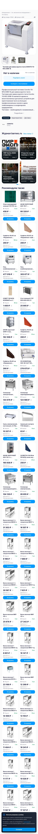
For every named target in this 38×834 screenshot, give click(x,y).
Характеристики (17, 118)
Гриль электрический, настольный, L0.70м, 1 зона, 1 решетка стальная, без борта (10, 425)
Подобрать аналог (19, 78)
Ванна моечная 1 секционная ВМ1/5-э (10, 552)
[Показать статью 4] (21, 184)
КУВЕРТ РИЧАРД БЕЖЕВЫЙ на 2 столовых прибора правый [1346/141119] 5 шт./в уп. (10, 299)
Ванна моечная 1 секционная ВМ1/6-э (10, 741)
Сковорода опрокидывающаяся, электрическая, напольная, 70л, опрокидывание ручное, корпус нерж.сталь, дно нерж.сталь (27, 393)
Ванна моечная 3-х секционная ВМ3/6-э (10, 521)
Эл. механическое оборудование (21, 12)
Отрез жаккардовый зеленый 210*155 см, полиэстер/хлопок (10, 205)
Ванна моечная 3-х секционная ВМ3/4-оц (26, 741)
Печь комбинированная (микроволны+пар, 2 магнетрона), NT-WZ (27, 268)
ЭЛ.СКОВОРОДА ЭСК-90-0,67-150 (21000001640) (26, 362)
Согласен (19, 829)
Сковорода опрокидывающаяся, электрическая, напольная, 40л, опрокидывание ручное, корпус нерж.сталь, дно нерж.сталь (10, 488)
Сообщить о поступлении (19, 84)
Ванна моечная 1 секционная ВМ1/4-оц (27, 584)
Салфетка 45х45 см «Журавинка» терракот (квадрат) (26, 331)
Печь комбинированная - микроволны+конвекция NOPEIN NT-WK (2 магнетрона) (10, 268)
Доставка (27, 118)
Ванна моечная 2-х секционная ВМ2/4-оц (26, 709)
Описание (6, 118)
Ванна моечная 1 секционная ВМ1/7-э (27, 521)
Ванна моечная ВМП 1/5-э (27, 678)
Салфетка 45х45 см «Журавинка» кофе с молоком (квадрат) (27, 236)
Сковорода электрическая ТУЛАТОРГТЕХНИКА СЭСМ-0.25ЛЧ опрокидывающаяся (9, 393)
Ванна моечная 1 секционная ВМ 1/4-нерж (26, 772)
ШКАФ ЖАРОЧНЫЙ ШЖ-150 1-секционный (26, 205)
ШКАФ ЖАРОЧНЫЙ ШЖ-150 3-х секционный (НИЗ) (9, 456)
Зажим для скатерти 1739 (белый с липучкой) (27, 425)
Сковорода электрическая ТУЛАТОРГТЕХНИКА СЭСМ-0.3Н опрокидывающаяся (27, 488)
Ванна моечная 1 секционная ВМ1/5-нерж (9, 804)
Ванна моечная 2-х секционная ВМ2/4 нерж (26, 804)
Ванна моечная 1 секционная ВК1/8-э (9, 678)
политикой (27, 821)
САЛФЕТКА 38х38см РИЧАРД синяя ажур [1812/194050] (27, 456)
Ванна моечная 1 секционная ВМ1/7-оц (27, 646)
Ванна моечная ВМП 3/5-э (27, 615)
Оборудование (6, 12)
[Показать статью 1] (17, 184)
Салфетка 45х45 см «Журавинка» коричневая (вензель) (10, 362)
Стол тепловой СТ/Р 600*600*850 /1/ (26, 299)
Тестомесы (5, 14)
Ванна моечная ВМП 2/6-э (9, 615)
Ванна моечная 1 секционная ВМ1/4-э (27, 552)
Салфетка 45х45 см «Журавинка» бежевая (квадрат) (9, 236)
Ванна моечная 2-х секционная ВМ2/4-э (10, 709)
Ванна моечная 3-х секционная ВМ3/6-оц (9, 584)
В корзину (10, 219)
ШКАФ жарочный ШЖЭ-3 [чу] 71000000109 (8, 331)
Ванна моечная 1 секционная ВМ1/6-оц (10, 772)
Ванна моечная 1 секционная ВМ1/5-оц (10, 646)
